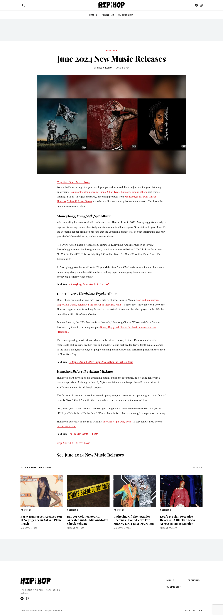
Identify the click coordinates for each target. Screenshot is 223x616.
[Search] (23, 5)
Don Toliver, (150, 196)
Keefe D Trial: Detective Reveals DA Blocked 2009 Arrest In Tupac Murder (177, 519)
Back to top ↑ (194, 610)
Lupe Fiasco (85, 201)
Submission (126, 15)
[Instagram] (201, 5)
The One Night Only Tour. (117, 421)
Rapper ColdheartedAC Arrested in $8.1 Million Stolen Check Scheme (87, 519)
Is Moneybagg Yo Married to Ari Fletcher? (89, 284)
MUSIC (93, 15)
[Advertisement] (111, 30)
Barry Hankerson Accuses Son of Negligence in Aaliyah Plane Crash (41, 519)
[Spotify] (196, 5)
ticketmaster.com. (66, 426)
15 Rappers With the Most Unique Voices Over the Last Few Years (101, 362)
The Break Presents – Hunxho (83, 434)
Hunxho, (61, 201)
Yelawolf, (72, 201)
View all (198, 468)
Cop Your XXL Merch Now (73, 182)
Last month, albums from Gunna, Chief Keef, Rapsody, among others (108, 192)
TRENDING (107, 15)
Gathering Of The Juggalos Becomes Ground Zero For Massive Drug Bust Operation (133, 519)
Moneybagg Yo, (133, 196)
